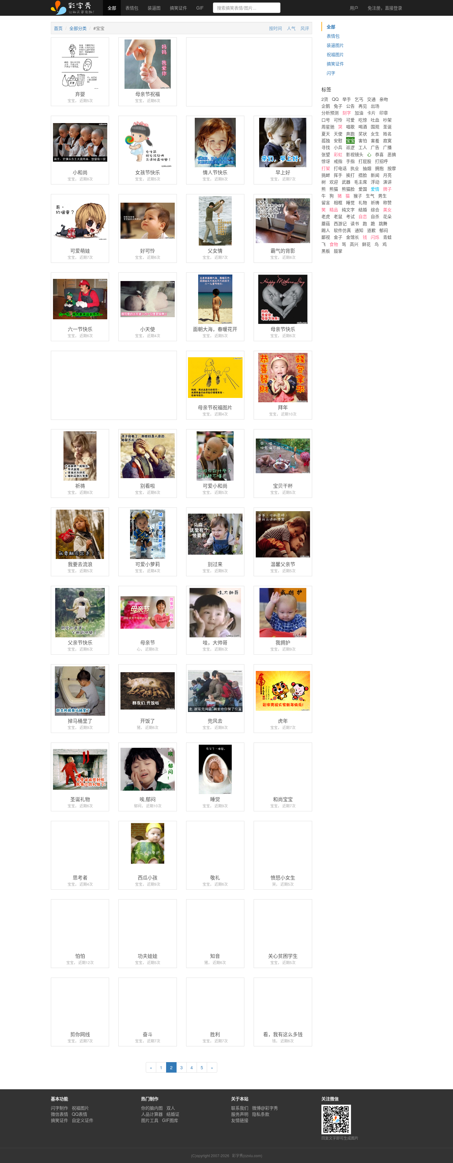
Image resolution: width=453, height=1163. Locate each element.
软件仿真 (342, 230)
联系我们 (239, 1108)
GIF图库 (170, 1120)
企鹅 (325, 106)
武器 (346, 182)
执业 (354, 168)
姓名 (387, 133)
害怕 (362, 140)
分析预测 (330, 113)
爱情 (375, 189)
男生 (382, 195)
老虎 (325, 216)
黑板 (325, 251)
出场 (375, 106)
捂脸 (362, 175)
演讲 (387, 182)
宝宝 (350, 140)
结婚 (362, 209)
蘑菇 (325, 223)
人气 (291, 28)
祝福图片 (335, 54)
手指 (350, 161)
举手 (346, 99)
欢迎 (333, 182)
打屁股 (364, 161)
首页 (58, 28)
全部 (112, 8)
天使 (338, 133)
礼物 (362, 202)
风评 (304, 28)
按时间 (275, 28)
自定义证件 (82, 1120)
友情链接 (239, 1120)
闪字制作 (59, 1108)
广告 (375, 147)
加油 (359, 113)
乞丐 (359, 99)
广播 (387, 147)
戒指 (338, 161)
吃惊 (362, 120)
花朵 (387, 216)
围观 (375, 126)
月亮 (387, 175)
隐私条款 (260, 1114)
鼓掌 (338, 251)
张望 (325, 154)
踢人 (325, 230)
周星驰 (327, 126)
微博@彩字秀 (265, 1108)
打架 (325, 168)
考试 (350, 216)
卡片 (371, 113)
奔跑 (350, 133)
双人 (170, 1108)
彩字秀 (74, 7)
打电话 (340, 168)
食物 (333, 244)
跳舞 (383, 223)
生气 (370, 195)
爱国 (362, 189)
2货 (324, 99)
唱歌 (350, 126)
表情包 (131, 8)
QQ (335, 99)
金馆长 (352, 237)
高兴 (354, 244)
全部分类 (78, 28)
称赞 (387, 202)
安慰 (338, 140)
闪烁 (375, 237)
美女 (387, 209)
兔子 (338, 106)
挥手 (338, 175)
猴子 (357, 195)
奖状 (362, 133)
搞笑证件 (178, 8)
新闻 (375, 175)
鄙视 (325, 237)
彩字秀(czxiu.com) (247, 1155)
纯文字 (348, 209)
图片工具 (149, 1120)
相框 (338, 202)
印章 (383, 113)
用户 (353, 8)
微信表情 (59, 1114)
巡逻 (350, 147)
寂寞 (387, 140)
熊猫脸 (348, 189)
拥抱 (379, 168)
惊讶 (325, 161)
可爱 (350, 120)
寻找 (325, 147)
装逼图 (154, 8)
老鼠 (338, 216)
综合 (375, 209)
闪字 (331, 73)
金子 (338, 237)
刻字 (346, 113)
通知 (359, 230)
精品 (333, 209)
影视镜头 (354, 154)
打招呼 (381, 161)
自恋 (362, 216)
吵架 (387, 120)
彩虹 (338, 154)
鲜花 (366, 244)
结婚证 (172, 1114)
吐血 (375, 120)
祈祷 (375, 202)
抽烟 (367, 168)
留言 (325, 202)
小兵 (338, 147)
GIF (200, 8)
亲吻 (383, 99)
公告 (350, 106)
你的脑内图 (152, 1108)
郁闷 (383, 230)
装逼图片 (335, 45)
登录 (385, 8)
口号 (325, 120)
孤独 (325, 140)
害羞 (375, 140)
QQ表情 (79, 1114)
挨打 (350, 175)
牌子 (387, 189)
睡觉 (350, 202)
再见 (362, 106)
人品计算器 (152, 1114)
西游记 (340, 223)
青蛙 (387, 237)
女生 (375, 133)
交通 (371, 99)
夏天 (325, 133)
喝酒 (362, 126)
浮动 (375, 182)
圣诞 (387, 126)
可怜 (338, 120)
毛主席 (360, 182)
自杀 (375, 216)
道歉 (371, 230)
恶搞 (391, 154)
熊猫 (333, 189)
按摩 (391, 168)
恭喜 (379, 154)
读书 (354, 223)
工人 (362, 147)
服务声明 (239, 1114)
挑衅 (325, 175)
